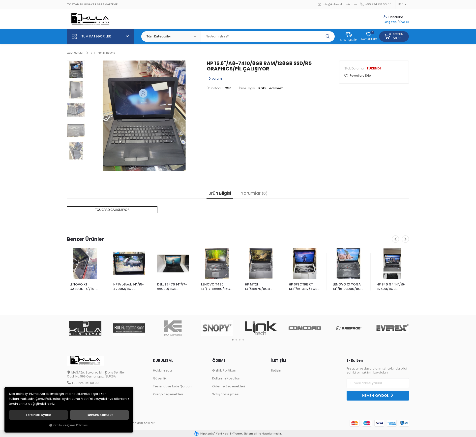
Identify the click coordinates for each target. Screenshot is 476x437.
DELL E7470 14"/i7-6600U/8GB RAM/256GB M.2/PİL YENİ (172, 287)
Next (405, 239)
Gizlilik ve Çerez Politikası (71, 425)
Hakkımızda (162, 370)
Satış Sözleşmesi (225, 394)
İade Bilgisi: (247, 88)
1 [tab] (233, 340)
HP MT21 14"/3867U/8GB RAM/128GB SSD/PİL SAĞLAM (258, 287)
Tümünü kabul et (99, 414)
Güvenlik (160, 378)
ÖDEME (218, 360)
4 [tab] (243, 340)
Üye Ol (404, 22)
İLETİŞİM (278, 360)
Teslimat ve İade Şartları (172, 386)
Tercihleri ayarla (38, 414)
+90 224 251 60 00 (378, 4)
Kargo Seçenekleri (168, 394)
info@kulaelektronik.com (339, 4)
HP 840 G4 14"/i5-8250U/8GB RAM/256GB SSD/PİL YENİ (391, 287)
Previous (395, 239)
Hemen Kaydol (375, 395)
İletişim (276, 370)
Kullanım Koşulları (226, 378)
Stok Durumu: (354, 68)
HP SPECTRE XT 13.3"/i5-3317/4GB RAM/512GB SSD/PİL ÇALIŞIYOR (304, 287)
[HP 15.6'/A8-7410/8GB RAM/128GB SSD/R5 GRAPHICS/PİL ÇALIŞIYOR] (144, 116)
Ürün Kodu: (215, 88)
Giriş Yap (390, 22)
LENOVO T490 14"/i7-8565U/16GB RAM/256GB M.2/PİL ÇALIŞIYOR (216, 287)
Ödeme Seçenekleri (228, 386)
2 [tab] (236, 340)
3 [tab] (240, 340)
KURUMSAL (163, 360)
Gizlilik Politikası (224, 370)
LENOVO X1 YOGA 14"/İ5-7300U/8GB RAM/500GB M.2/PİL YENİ (348, 287)
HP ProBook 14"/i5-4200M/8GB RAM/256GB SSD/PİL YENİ (128, 287)
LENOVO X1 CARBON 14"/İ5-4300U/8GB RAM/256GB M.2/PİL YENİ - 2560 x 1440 (85, 287)
